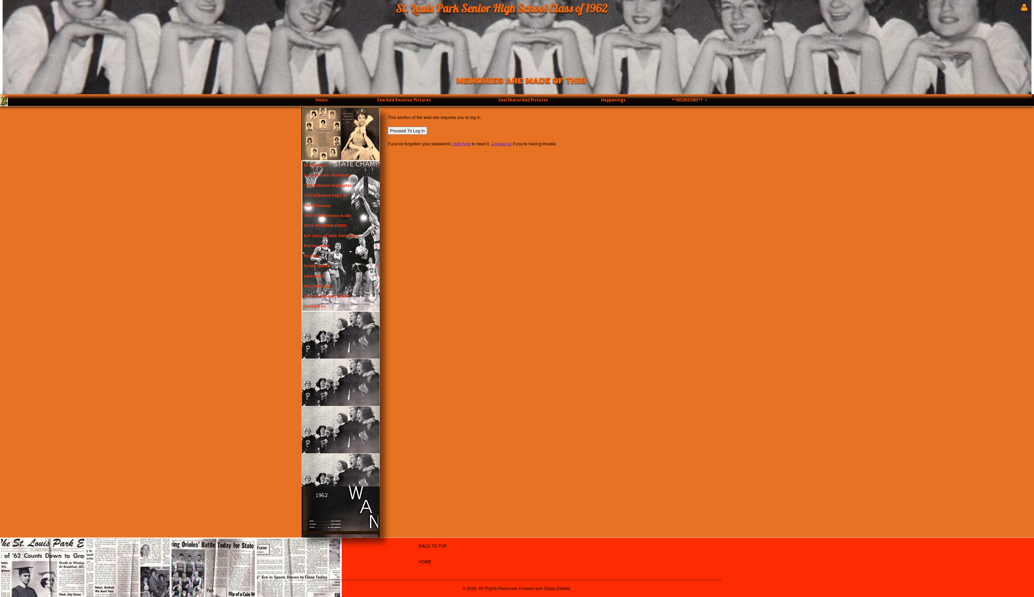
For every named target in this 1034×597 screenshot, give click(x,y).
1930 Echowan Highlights (328, 185)
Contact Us (315, 306)
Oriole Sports (317, 266)
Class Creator (557, 588)
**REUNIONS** (688, 100)
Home (322, 100)
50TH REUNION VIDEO (325, 225)
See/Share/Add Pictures (523, 100)
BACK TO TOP (433, 546)
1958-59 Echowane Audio (327, 215)
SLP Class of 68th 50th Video (331, 235)
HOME (425, 562)
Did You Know (317, 245)
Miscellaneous (317, 286)
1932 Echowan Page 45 (325, 195)
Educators (314, 276)
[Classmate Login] (1024, 7)
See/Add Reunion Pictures (404, 100)
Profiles (311, 256)
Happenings (613, 100)
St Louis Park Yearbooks (327, 175)
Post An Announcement (327, 296)
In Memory (314, 165)
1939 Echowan (317, 205)
